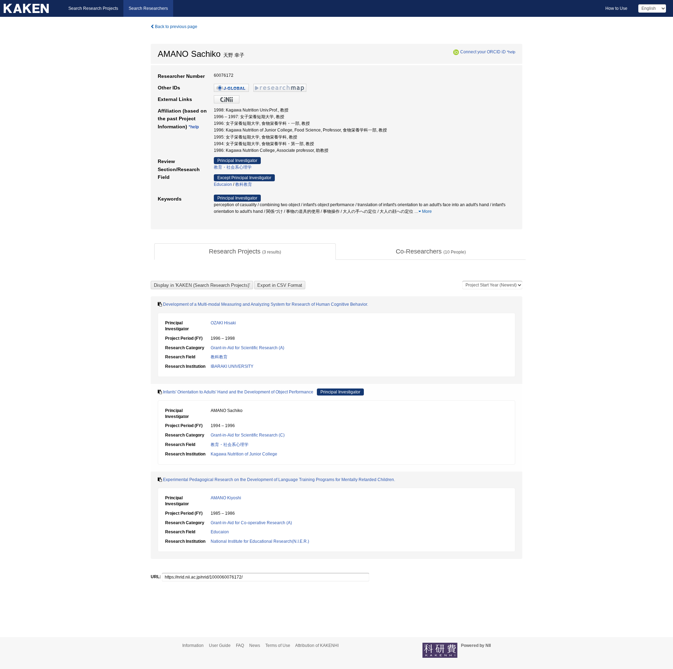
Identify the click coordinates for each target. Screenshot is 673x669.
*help (511, 52)
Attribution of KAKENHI (317, 645)
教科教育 (243, 184)
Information (193, 645)
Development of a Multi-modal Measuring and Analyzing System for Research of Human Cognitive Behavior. (265, 304)
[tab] (245, 251)
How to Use (616, 8)
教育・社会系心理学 (233, 167)
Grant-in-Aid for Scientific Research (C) (248, 435)
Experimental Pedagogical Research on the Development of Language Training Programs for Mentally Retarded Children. (279, 479)
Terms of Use (277, 645)
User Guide (220, 645)
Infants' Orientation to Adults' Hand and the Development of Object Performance (238, 392)
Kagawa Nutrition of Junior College (244, 454)
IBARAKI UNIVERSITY (232, 366)
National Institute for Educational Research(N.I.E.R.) (260, 541)
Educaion (223, 184)
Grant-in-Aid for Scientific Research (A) (247, 347)
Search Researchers (148, 8)
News (254, 645)
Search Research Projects (93, 8)
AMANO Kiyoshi (226, 497)
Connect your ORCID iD (483, 51)
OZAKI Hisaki (223, 322)
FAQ (240, 645)
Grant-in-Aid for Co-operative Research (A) (251, 522)
